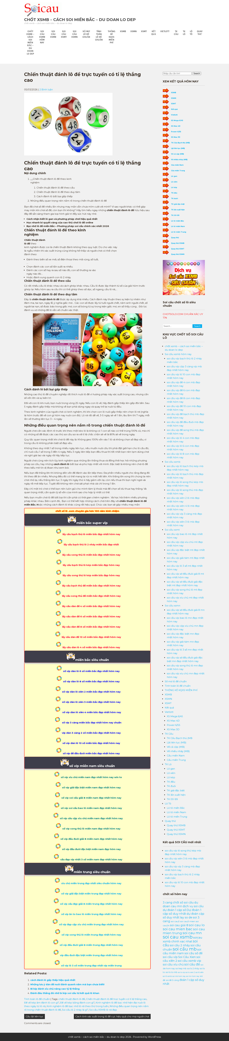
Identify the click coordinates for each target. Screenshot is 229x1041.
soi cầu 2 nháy (180, 945)
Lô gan (174, 176)
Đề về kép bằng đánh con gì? (77, 1002)
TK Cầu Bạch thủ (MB (179, 738)
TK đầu (174, 193)
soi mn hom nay (192, 976)
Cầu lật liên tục (34, 1016)
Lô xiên (174, 182)
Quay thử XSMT (177, 249)
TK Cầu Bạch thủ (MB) (180, 143)
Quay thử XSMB (177, 243)
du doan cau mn (180, 904)
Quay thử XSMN (177, 254)
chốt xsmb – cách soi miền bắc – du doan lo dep (80, 19)
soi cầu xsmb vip (189, 960)
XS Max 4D (175, 126)
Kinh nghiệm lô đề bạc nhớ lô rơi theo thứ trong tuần (78, 1006)
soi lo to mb (171, 972)
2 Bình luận (46, 89)
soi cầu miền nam (182, 951)
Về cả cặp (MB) (177, 154)
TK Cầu (176, 33)
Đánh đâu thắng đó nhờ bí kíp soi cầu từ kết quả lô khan (64, 993)
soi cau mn (192, 933)
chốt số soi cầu (183, 902)
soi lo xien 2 (190, 972)
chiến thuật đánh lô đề (71, 999)
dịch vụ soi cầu (193, 906)
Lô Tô (191, 33)
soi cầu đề (192, 964)
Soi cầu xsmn (74, 34)
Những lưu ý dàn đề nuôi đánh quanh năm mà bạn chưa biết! (67, 984)
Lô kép (174, 187)
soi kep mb (180, 968)
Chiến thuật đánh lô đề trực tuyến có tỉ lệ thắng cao (116, 999)
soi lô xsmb (167, 976)
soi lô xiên (200, 972)
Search (196, 73)
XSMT (144, 31)
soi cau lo (197, 925)
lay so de (186, 917)
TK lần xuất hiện (178, 210)
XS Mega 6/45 (177, 120)
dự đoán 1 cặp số (174, 910)
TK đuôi (174, 199)
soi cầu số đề (193, 953)
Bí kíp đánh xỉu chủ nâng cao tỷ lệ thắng (55, 988)
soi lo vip (181, 972)
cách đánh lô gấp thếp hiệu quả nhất (52, 980)
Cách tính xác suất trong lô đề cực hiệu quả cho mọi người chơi (112, 1016)
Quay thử (200, 33)
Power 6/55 (176, 132)
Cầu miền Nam (177, 165)
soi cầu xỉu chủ (173, 964)
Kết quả (153, 33)
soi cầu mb (185, 949)
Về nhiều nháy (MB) (179, 160)
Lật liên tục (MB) (178, 148)
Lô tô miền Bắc (177, 221)
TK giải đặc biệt (177, 204)
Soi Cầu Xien (187, 957)
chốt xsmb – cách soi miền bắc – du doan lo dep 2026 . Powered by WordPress (114, 1036)
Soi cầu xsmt (64, 34)
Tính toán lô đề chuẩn (99, 35)
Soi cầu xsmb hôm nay (42, 37)
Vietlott (164, 31)
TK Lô (184, 33)
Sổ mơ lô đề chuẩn (86, 34)
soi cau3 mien (187, 921)
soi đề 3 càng (172, 980)
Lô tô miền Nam (178, 226)
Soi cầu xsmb (53, 34)
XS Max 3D (175, 137)
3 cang (167, 902)
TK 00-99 (175, 215)
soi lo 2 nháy (193, 968)
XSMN (133, 31)
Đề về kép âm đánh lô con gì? (41, 1002)
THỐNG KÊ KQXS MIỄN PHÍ (111, 37)
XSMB (123, 31)
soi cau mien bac (177, 929)
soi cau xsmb (178, 937)
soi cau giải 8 (179, 925)
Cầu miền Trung (178, 171)
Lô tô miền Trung (178, 232)
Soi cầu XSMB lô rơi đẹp (103, 1009)
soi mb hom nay (179, 976)
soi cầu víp (170, 957)
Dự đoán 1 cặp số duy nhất (182, 911)
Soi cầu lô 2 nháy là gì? (75, 1009)
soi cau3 (175, 921)
